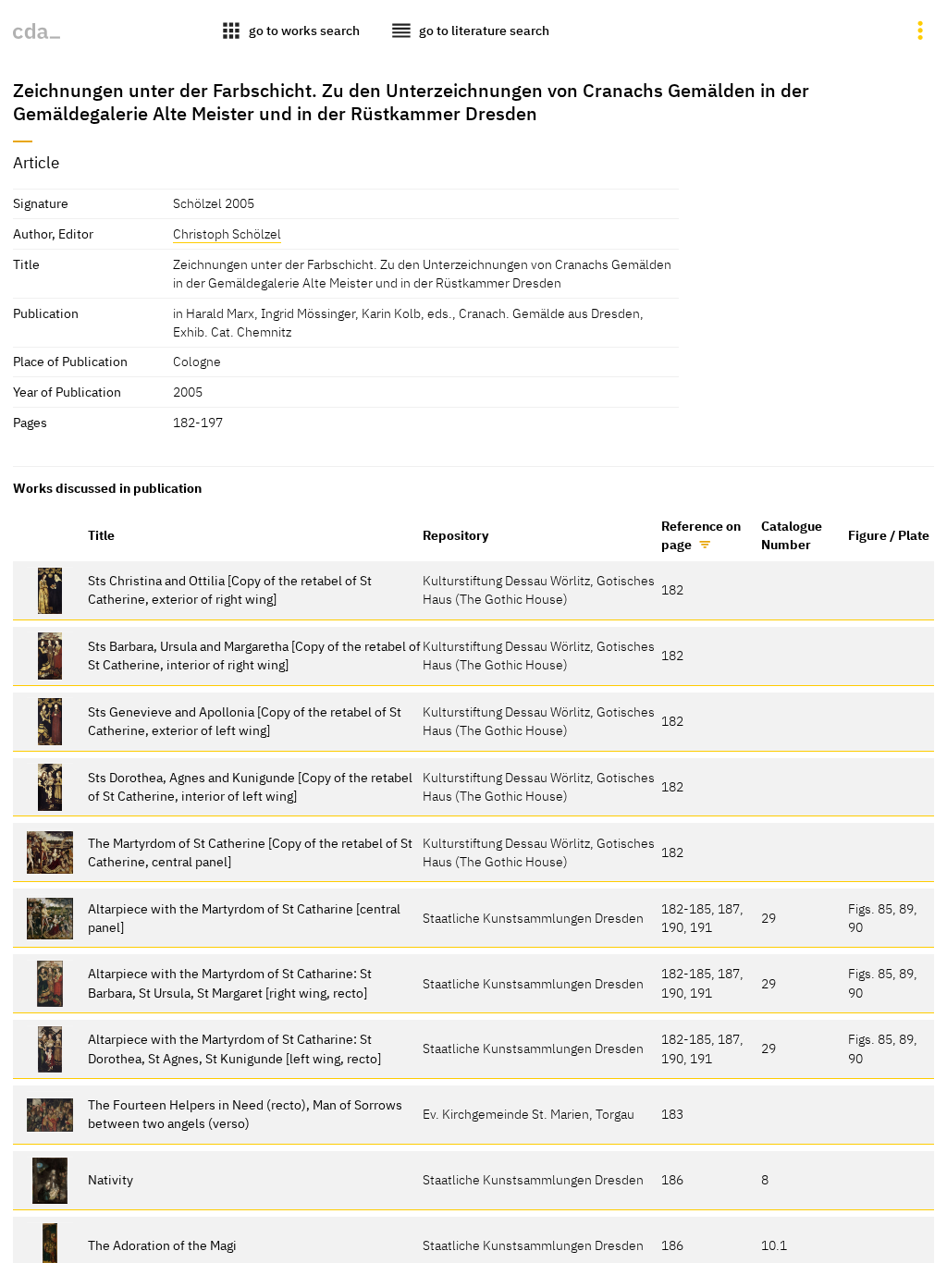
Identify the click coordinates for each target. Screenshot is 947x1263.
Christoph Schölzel (227, 233)
